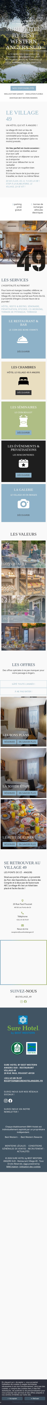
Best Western (11, 1137)
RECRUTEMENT (35, 1148)
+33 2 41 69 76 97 (13, 1078)
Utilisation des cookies (30, 1166)
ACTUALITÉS (23, 1151)
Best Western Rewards (31, 1137)
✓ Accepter (12, 1398)
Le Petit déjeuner (18, 837)
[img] (23, 773)
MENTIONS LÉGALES (15, 1145)
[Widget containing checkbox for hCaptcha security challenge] (23, 726)
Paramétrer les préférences (23, 1402)
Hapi (25, 1163)
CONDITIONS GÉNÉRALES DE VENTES (22, 1147)
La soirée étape (16, 786)
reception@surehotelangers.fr (23, 1080)
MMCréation (12, 1166)
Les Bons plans (16, 735)
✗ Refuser (35, 1398)
